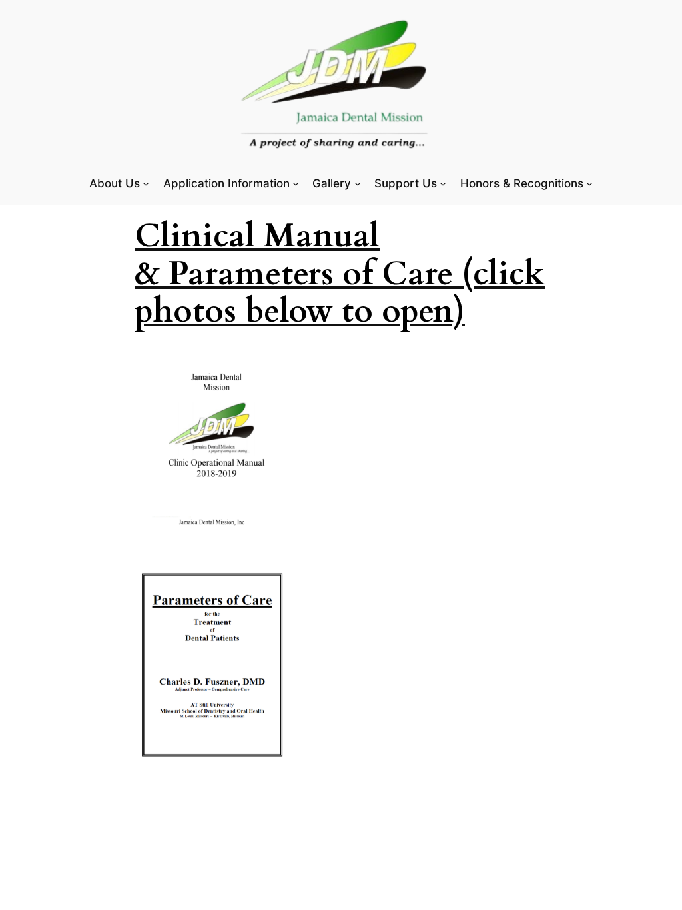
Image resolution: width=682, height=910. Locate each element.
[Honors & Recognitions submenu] (589, 183)
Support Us (405, 183)
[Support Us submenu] (443, 183)
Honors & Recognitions (521, 183)
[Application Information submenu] (295, 183)
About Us (114, 183)
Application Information (226, 183)
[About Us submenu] (146, 183)
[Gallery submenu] (357, 183)
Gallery (331, 183)
